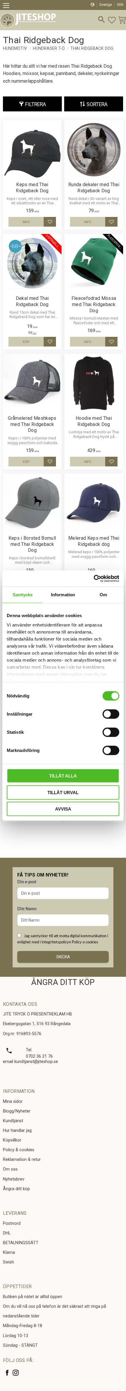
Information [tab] (63, 594)
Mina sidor (13, 1101)
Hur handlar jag (17, 1130)
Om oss (10, 1169)
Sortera (97, 104)
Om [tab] (103, 594)
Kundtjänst (13, 1120)
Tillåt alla (63, 775)
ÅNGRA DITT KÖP (63, 982)
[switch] (111, 714)
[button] (8, 6)
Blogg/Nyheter (16, 1111)
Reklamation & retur (22, 1159)
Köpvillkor (12, 1140)
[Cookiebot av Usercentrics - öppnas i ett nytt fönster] (93, 578)
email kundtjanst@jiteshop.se (30, 1061)
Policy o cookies (85, 942)
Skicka (63, 956)
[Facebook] (7, 1372)
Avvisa (63, 808)
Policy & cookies (18, 1149)
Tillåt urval (63, 792)
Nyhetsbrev (13, 1179)
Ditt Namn (27, 909)
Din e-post (26, 882)
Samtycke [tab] (23, 594)
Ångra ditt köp (16, 1188)
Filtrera (35, 104)
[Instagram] (15, 1372)
